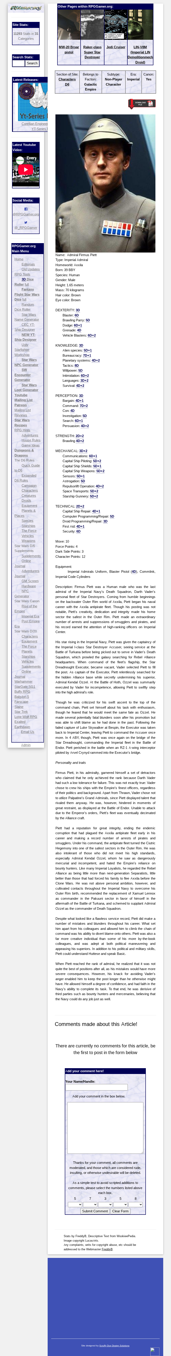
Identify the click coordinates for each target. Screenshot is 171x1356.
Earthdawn (22, 727)
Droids (26, 500)
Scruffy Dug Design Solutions (114, 1345)
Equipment (29, 505)
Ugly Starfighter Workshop (21, 350)
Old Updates (31, 269)
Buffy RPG (22, 691)
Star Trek (21, 712)
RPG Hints (22, 430)
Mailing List (22, 410)
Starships (28, 526)
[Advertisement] (105, 1296)
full (27, 284)
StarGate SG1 (24, 686)
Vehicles (28, 536)
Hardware (29, 586)
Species (27, 520)
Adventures (30, 435)
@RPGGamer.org (26, 214)
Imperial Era (30, 616)
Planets (27, 651)
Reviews (20, 415)
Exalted (19, 722)
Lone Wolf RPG (25, 717)
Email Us (27, 732)
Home (18, 259)
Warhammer (23, 681)
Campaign (29, 485)
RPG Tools (22, 274)
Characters (30, 490)
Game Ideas (31, 445)
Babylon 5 (21, 697)
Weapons (28, 541)
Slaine (18, 707)
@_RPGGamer (25, 227)
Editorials (28, 264)
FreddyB (107, 1249)
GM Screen (30, 581)
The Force (29, 531)
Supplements (31, 556)
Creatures (29, 495)
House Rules (31, 440)
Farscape (21, 701)
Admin (26, 745)
